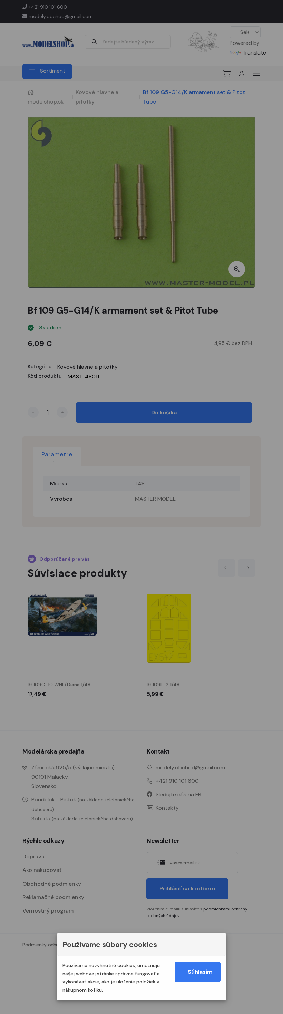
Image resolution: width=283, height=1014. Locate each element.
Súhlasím (200, 971)
